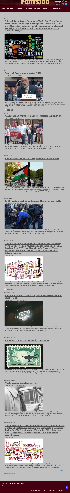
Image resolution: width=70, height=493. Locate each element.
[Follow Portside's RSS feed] (66, 4)
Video (37, 8)
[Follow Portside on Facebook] (63, 2)
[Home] (35, 1)
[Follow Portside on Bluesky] (66, 2)
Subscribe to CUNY (9, 473)
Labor (19, 8)
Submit (60, 490)
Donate (45, 8)
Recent (10, 8)
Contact (52, 490)
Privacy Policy (35, 490)
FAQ (44, 490)
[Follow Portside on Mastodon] (63, 4)
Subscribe (56, 8)
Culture (28, 8)
